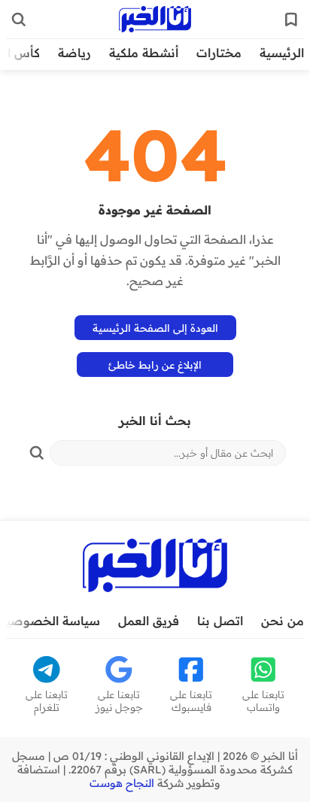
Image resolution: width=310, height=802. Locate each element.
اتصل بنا (220, 620)
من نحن (282, 620)
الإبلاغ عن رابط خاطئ (155, 364)
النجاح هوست (122, 783)
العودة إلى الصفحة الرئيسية (155, 327)
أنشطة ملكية (143, 52)
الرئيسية (282, 52)
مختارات (219, 52)
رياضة (74, 52)
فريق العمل (148, 620)
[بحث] (37, 453)
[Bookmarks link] (291, 19)
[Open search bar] (19, 19)
